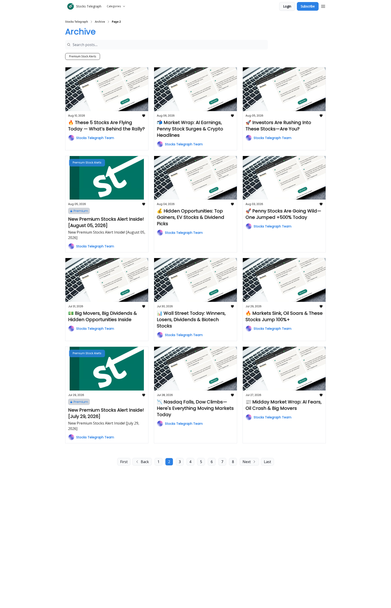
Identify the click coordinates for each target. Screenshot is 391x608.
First (124, 461)
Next (247, 461)
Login (287, 6)
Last (267, 461)
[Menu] (323, 5)
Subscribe (308, 6)
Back (145, 461)
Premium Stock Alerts (82, 56)
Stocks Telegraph (76, 22)
